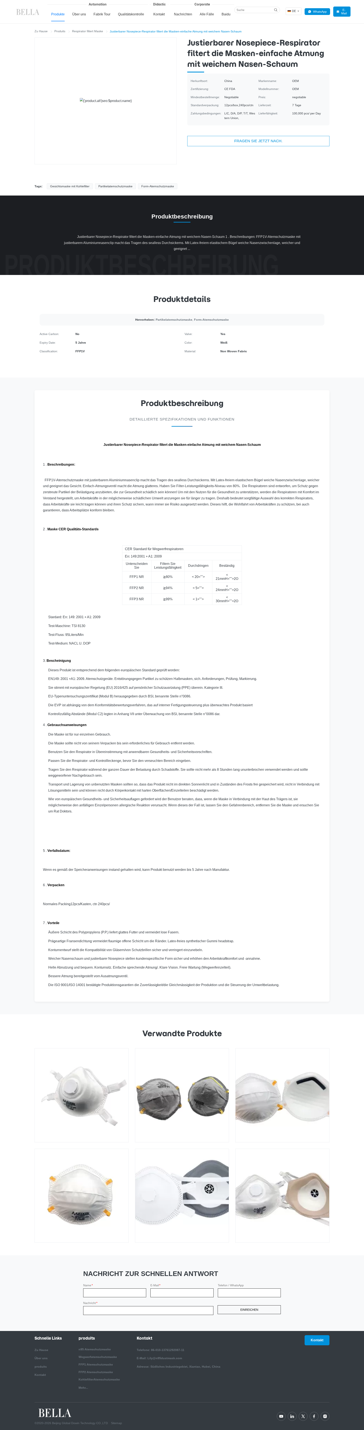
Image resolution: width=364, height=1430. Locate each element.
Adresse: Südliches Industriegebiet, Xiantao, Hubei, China (178, 1366)
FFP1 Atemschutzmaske (96, 1364)
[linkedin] (292, 1416)
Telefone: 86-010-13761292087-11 (160, 1350)
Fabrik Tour (102, 14)
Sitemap (116, 1423)
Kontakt (159, 14)
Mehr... (83, 1387)
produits (41, 1366)
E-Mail (344, 11)
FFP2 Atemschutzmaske (96, 1372)
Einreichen (249, 1309)
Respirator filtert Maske (87, 31)
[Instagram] (325, 1416)
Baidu (226, 14)
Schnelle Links (48, 1338)
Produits (59, 31)
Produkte (58, 14)
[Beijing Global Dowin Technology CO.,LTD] (28, 12)
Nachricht (90, 1302)
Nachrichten (183, 14)
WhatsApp (320, 11)
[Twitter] (303, 1416)
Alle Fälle (207, 14)
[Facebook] (314, 1416)
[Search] (276, 10)
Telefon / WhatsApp (231, 1285)
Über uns (79, 14)
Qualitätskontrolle (131, 14)
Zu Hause (41, 31)
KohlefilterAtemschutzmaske (99, 1379)
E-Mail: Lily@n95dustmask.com (159, 1358)
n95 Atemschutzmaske (95, 1349)
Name (88, 1285)
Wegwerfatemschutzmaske (98, 1357)
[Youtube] (281, 1416)
